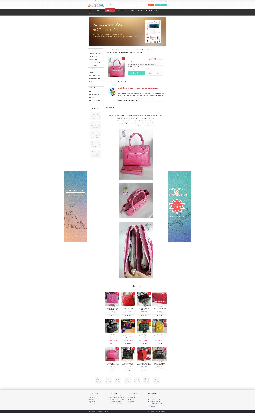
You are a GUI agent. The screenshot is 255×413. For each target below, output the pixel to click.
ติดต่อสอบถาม (92, 13)
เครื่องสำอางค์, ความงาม (94, 53)
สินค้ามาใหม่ (149, 10)
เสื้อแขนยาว (92, 403)
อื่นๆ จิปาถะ (91, 103)
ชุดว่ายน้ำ (136, 7)
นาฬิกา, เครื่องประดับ (93, 56)
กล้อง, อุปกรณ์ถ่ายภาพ (94, 94)
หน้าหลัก (109, 49)
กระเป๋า (127, 49)
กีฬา (90, 91)
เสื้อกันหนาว (92, 401)
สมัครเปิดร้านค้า (161, 4)
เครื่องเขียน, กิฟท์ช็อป (93, 65)
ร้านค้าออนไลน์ (133, 395)
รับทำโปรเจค (133, 397)
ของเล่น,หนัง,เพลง (93, 59)
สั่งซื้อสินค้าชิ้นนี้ (136, 73)
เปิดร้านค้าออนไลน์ (156, 0)
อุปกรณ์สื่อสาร (92, 97)
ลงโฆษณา (140, 10)
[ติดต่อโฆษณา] (95, 116)
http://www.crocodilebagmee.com (132, 100)
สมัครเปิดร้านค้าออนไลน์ (115, 395)
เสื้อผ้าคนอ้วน (141, 7)
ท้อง (149, 69)
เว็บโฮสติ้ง (132, 399)
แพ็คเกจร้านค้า (110, 10)
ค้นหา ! (151, 5)
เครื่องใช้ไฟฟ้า (92, 69)
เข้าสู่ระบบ (164, 0)
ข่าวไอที (131, 403)
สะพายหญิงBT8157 (143, 69)
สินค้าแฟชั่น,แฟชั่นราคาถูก (95, 50)
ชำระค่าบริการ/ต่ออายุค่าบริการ (117, 399)
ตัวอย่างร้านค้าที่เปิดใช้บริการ (116, 403)
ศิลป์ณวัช (132, 401)
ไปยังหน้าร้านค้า (154, 73)
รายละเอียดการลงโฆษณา (115, 401)
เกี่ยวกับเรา (157, 10)
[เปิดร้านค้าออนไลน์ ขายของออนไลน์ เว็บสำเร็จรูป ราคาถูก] (127, 31)
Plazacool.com (154, 411)
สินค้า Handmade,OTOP (94, 100)
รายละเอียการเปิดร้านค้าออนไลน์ (117, 397)
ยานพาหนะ (91, 84)
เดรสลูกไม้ (132, 7)
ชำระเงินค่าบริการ (131, 10)
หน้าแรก (91, 10)
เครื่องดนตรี (91, 72)
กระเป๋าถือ (136, 69)
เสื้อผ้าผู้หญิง (122, 7)
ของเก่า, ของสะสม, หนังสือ (95, 75)
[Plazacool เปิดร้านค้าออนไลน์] (96, 5)
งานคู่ (132, 69)
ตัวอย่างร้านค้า (120, 10)
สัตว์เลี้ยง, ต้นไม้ (92, 88)
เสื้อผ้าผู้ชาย (127, 7)
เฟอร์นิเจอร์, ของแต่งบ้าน (94, 78)
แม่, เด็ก (90, 81)
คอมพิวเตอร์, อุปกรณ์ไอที (94, 62)
